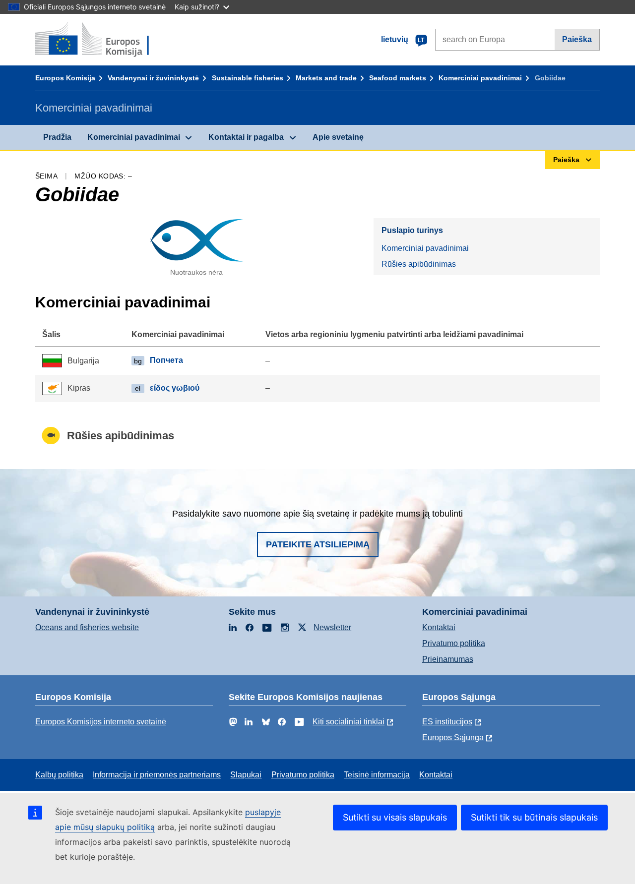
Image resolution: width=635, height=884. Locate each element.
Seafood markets (397, 78)
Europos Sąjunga (453, 737)
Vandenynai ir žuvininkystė (153, 78)
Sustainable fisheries (247, 78)
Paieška (577, 39)
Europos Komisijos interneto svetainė (100, 721)
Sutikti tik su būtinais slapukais (534, 817)
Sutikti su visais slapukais (395, 817)
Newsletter (332, 627)
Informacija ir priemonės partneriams (157, 774)
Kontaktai (438, 627)
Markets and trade (326, 78)
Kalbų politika (59, 774)
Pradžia (57, 137)
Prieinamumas (447, 659)
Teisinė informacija (377, 774)
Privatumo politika (453, 643)
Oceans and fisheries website (87, 627)
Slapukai (245, 774)
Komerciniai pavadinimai (480, 78)
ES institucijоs (447, 721)
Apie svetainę (338, 137)
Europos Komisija (65, 78)
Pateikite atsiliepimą (318, 544)
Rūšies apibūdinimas (418, 264)
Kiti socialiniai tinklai (348, 721)
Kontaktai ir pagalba (246, 137)
